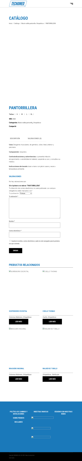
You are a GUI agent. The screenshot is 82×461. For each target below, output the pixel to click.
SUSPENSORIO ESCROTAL (18, 311)
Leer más (18, 322)
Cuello (45, 317)
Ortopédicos (40, 23)
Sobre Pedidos (18, 418)
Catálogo (17, 23)
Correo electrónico (15, 231)
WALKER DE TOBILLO (50, 369)
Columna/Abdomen (15, 317)
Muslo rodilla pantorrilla (28, 23)
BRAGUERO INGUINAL (16, 369)
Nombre (12, 221)
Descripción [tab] (15, 138)
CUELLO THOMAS (49, 311)
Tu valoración (13, 196)
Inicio (10, 23)
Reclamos (19, 422)
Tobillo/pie (55, 374)
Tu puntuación (14, 193)
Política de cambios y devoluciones (18, 413)
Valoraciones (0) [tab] (34, 138)
